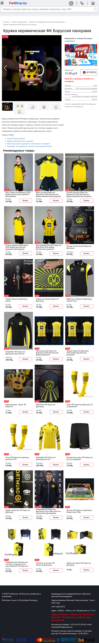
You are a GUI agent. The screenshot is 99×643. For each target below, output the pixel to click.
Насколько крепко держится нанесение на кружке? (28, 144)
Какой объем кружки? (16, 138)
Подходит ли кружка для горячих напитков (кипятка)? (29, 146)
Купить (25, 200)
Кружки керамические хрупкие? (20, 141)
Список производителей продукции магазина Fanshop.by (80, 105)
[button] (58, 68)
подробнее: (70, 41)
